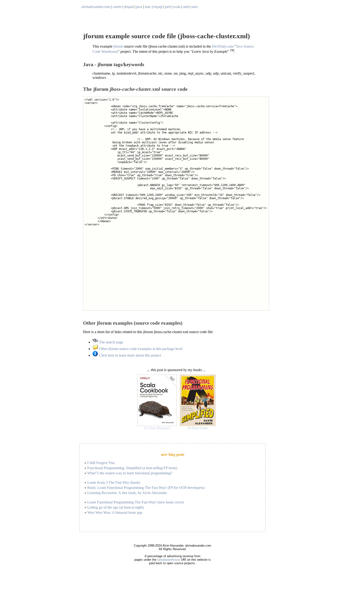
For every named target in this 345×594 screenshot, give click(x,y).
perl (168, 7)
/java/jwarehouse (168, 559)
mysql (157, 7)
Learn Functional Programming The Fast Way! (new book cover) (135, 502)
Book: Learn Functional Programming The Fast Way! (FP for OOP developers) (145, 488)
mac (148, 7)
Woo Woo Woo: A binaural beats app (114, 512)
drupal (129, 7)
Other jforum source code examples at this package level (140, 349)
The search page (110, 342)
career (117, 7)
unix (194, 7)
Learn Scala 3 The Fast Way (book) (113, 482)
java (139, 7)
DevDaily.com (223, 46)
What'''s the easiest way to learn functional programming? (129, 473)
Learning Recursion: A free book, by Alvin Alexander (127, 493)
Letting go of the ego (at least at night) (115, 507)
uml (186, 7)
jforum (118, 46)
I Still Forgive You (101, 463)
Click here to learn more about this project (129, 355)
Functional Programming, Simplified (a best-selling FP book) (132, 468)
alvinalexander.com (95, 7)
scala (176, 7)
